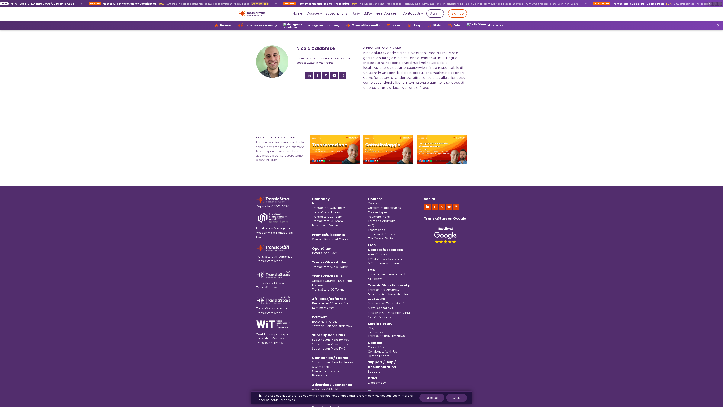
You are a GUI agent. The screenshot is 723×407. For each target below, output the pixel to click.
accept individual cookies (277, 400)
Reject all (432, 397)
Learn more (400, 395)
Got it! (457, 397)
